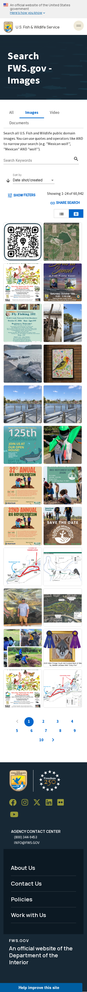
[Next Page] (53, 740)
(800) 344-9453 (25, 837)
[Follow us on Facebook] (14, 802)
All (11, 112)
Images (31, 112)
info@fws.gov (26, 842)
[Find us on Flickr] (62, 802)
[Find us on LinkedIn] (50, 802)
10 (41, 739)
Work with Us (28, 915)
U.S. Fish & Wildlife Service (38, 27)
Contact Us (26, 883)
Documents (19, 122)
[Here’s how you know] (43, 9)
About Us (23, 867)
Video (54, 112)
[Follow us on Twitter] (38, 802)
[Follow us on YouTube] (16, 814)
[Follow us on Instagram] (26, 802)
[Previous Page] (17, 721)
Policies (21, 899)
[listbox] (34, 180)
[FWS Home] (8, 27)
